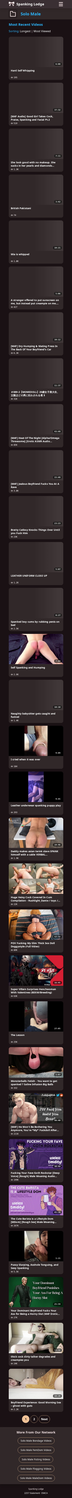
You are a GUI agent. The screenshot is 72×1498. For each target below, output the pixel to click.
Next (44, 1419)
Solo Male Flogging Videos (36, 1468)
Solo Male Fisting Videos (36, 1459)
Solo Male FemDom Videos (36, 1450)
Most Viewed (42, 31)
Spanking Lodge (30, 4)
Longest (25, 31)
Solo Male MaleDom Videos (36, 1478)
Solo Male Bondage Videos (36, 1440)
